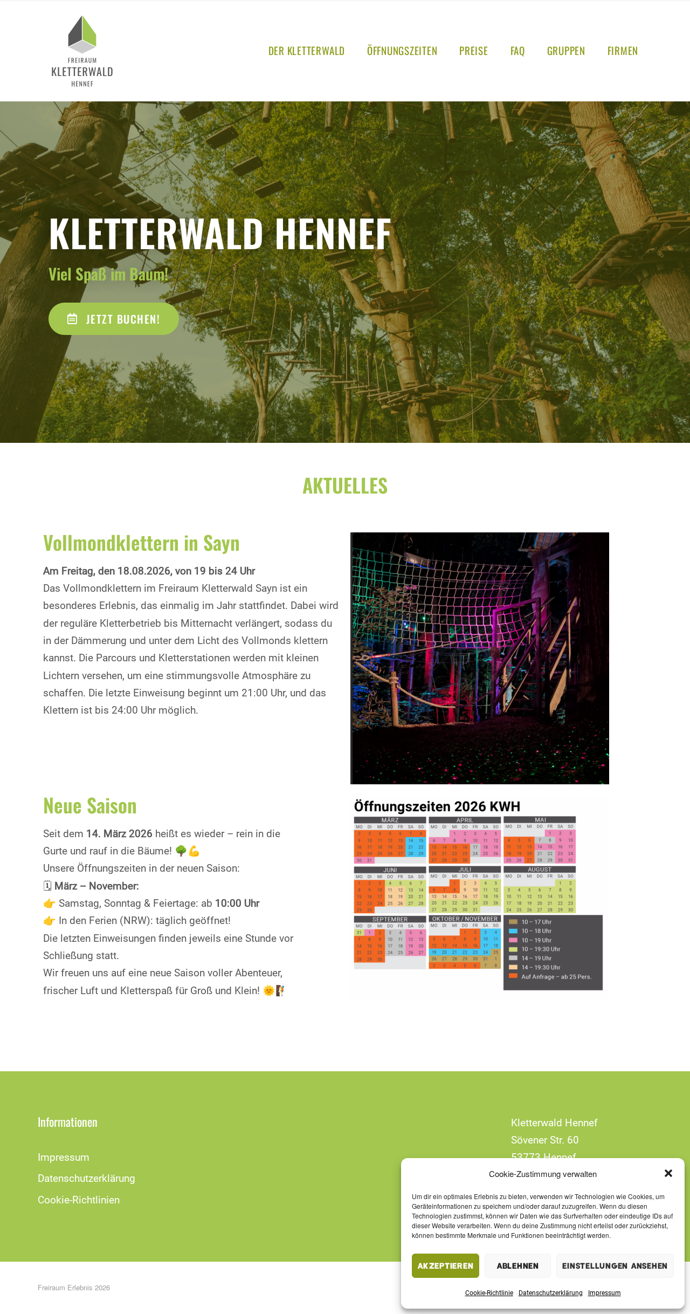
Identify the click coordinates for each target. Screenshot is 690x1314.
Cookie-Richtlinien (79, 1200)
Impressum (604, 1293)
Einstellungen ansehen (615, 1265)
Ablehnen (518, 1265)
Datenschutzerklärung (551, 1293)
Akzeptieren (445, 1265)
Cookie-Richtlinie (489, 1293)
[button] (668, 1173)
